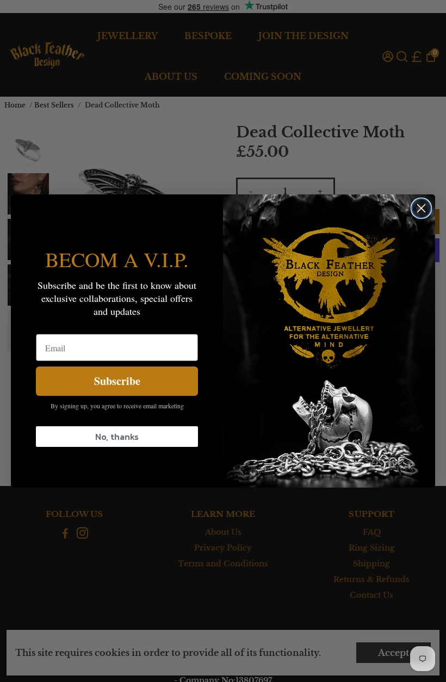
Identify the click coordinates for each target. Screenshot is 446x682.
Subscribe (117, 381)
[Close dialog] (421, 208)
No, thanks (117, 436)
